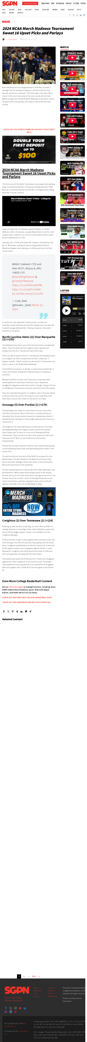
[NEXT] (39, 976)
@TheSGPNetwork (23, 281)
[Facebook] (4, 611)
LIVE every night (16, 587)
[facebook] (6, 1008)
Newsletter (52, 996)
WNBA (54, 10)
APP (52, 3)
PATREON (60, 3)
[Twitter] (70, 15)
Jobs (35, 993)
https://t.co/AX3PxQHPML (27, 285)
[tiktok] (15, 1012)
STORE (76, 3)
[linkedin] (25, 1008)
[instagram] (15, 1008)
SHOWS (46, 3)
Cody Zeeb (12, 39)
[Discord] (84, 15)
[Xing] (30, 611)
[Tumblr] (17, 611)
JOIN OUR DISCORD (30, 3)
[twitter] (10, 1008)
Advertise (37, 990)
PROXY (69, 3)
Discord (51, 990)
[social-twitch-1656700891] (6, 1012)
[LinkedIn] (22, 611)
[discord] (10, 1012)
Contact (51, 988)
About (36, 988)
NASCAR (45, 10)
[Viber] (26, 611)
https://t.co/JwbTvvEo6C (26, 289)
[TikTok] (77, 15)
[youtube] (20, 1008)
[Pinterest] (13, 611)
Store (50, 993)
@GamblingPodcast (23, 276)
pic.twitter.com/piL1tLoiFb (27, 293)
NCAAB (6, 22)
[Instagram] (74, 15)
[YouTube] (81, 15)
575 (34, 976)
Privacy (36, 996)
